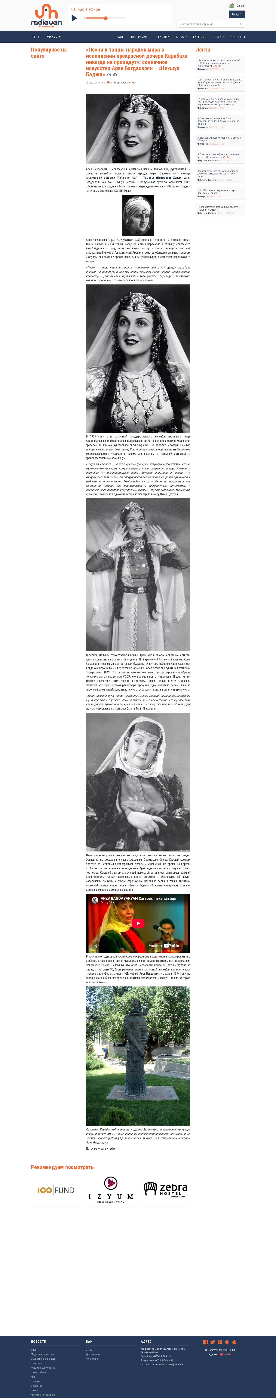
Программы (140, 37)
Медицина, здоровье (42, 1354)
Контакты (238, 37)
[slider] (106, 18)
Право (34, 1390)
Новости (181, 37)
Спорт (202, 197)
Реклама (163, 37)
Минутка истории (118, 82)
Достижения (93, 1354)
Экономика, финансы (43, 1358)
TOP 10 (36, 37)
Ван (121, 37)
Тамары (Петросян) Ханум (162, 178)
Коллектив (92, 1358)
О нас (89, 1349)
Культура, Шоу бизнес (208, 161)
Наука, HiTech (38, 1372)
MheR (229, 1354)
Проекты (219, 37)
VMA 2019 (54, 37)
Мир (33, 1376)
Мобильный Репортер (43, 1394)
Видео (237, 14)
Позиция (36, 1381)
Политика (204, 89)
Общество (203, 69)
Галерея (199, 37)
